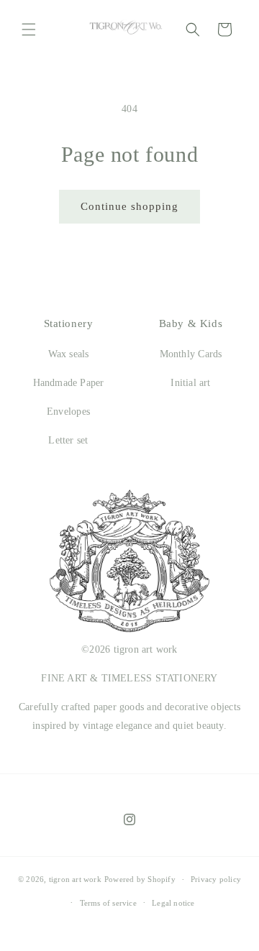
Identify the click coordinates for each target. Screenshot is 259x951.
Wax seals (68, 354)
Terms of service (108, 903)
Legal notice (173, 903)
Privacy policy (216, 879)
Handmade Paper (68, 382)
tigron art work (75, 880)
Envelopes (68, 411)
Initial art (190, 382)
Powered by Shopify (140, 880)
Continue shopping (129, 206)
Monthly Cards (191, 354)
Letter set (68, 440)
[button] (29, 29)
